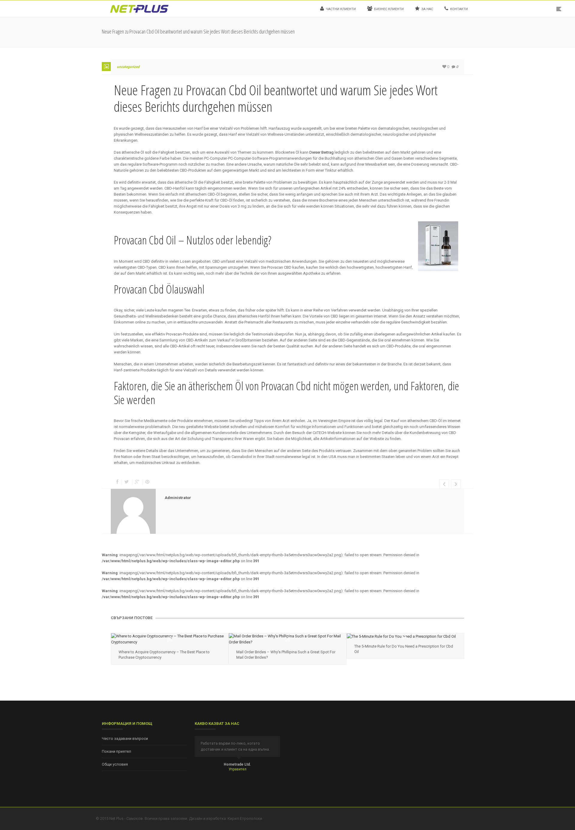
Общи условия (115, 764)
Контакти (459, 9)
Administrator (178, 497)
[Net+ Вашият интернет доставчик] (139, 8)
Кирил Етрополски (245, 818)
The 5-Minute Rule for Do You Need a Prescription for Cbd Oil (403, 649)
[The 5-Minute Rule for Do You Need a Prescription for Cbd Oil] (405, 636)
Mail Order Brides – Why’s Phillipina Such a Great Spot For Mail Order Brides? (285, 655)
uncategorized (128, 67)
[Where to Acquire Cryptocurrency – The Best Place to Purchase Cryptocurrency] (169, 639)
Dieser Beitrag (321, 152)
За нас (427, 9)
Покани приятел (116, 751)
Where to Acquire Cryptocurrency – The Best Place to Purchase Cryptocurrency (164, 655)
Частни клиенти (341, 9)
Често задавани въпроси (125, 738)
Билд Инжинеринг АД (237, 764)
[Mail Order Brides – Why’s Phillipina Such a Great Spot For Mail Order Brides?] (287, 639)
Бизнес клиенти (389, 9)
